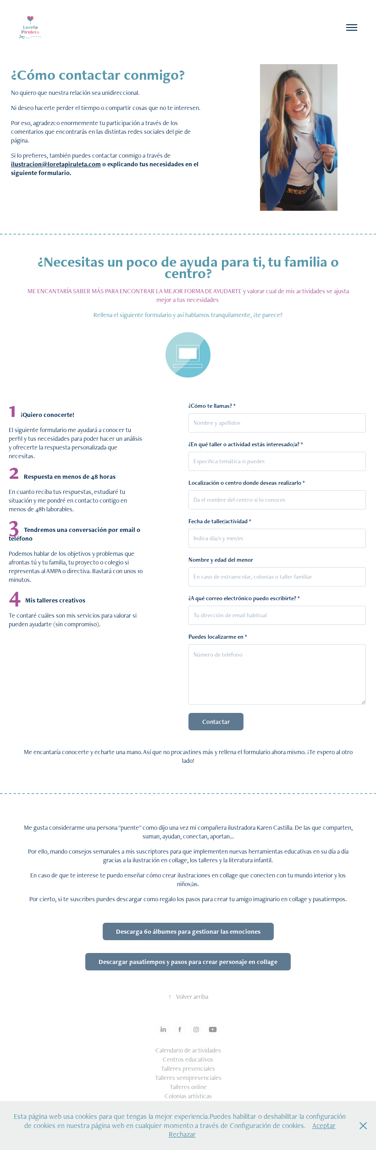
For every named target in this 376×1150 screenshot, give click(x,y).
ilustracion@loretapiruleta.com (56, 164)
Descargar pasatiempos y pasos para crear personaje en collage (188, 962)
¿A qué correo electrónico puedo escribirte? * (244, 598)
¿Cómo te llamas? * (212, 406)
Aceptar (324, 1125)
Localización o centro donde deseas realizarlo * (246, 483)
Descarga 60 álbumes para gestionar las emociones (188, 931)
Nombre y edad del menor (220, 560)
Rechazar (182, 1134)
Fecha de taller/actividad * (219, 521)
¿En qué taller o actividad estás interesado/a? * (245, 444)
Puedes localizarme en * (217, 637)
